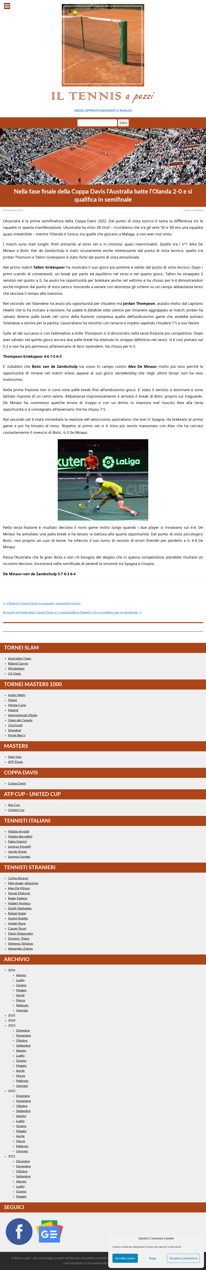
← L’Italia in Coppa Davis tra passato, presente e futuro (41, 603)
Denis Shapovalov (20, 933)
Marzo (20, 1000)
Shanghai (14, 730)
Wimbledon (16, 668)
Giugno (21, 985)
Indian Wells (16, 695)
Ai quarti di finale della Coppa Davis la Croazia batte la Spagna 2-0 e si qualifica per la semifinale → (72, 612)
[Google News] (49, 1245)
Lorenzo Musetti (19, 846)
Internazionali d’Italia (22, 715)
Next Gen (15, 757)
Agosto (21, 975)
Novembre (23, 1035)
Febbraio (22, 1005)
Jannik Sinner (17, 851)
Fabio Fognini (17, 841)
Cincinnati (15, 725)
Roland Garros (18, 663)
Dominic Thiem (18, 938)
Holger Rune (17, 923)
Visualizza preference (183, 1258)
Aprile (20, 995)
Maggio (21, 990)
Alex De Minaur (19, 888)
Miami (12, 700)
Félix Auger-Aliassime (23, 883)
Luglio (20, 980)
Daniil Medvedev (20, 908)
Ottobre (21, 1040)
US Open (14, 673)
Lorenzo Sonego (19, 856)
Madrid (13, 710)
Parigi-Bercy (16, 735)
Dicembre (23, 1030)
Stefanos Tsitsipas (20, 943)
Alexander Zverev (20, 948)
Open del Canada (20, 720)
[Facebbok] (19, 1245)
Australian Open (19, 658)
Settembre (23, 1045)
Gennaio (22, 1010)
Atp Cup (14, 805)
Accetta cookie (125, 1258)
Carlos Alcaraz (18, 878)
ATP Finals (15, 762)
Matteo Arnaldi (18, 831)
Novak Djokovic (19, 893)
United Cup (16, 810)
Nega (152, 1258)
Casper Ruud (17, 928)
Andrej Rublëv (18, 918)
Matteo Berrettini (20, 836)
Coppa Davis (17, 783)
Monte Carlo (17, 705)
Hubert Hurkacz (19, 903)
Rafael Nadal (17, 913)
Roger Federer (18, 898)
